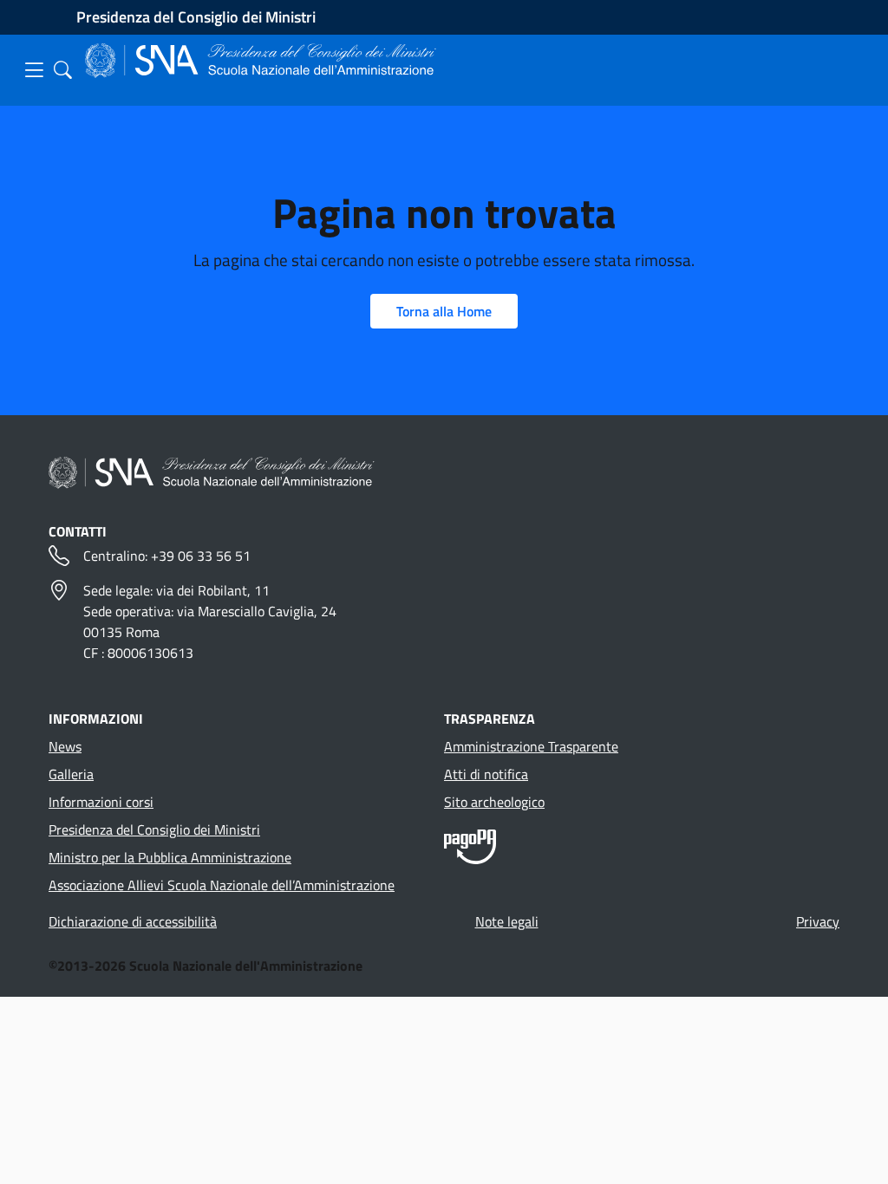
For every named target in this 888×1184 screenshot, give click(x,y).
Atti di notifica (486, 774)
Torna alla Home (444, 311)
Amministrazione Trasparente (531, 746)
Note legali (507, 921)
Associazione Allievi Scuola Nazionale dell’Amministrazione (222, 885)
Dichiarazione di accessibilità (133, 921)
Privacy (817, 921)
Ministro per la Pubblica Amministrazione (170, 857)
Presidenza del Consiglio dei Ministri (196, 17)
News (65, 746)
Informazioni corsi (101, 801)
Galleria (71, 774)
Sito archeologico (494, 801)
